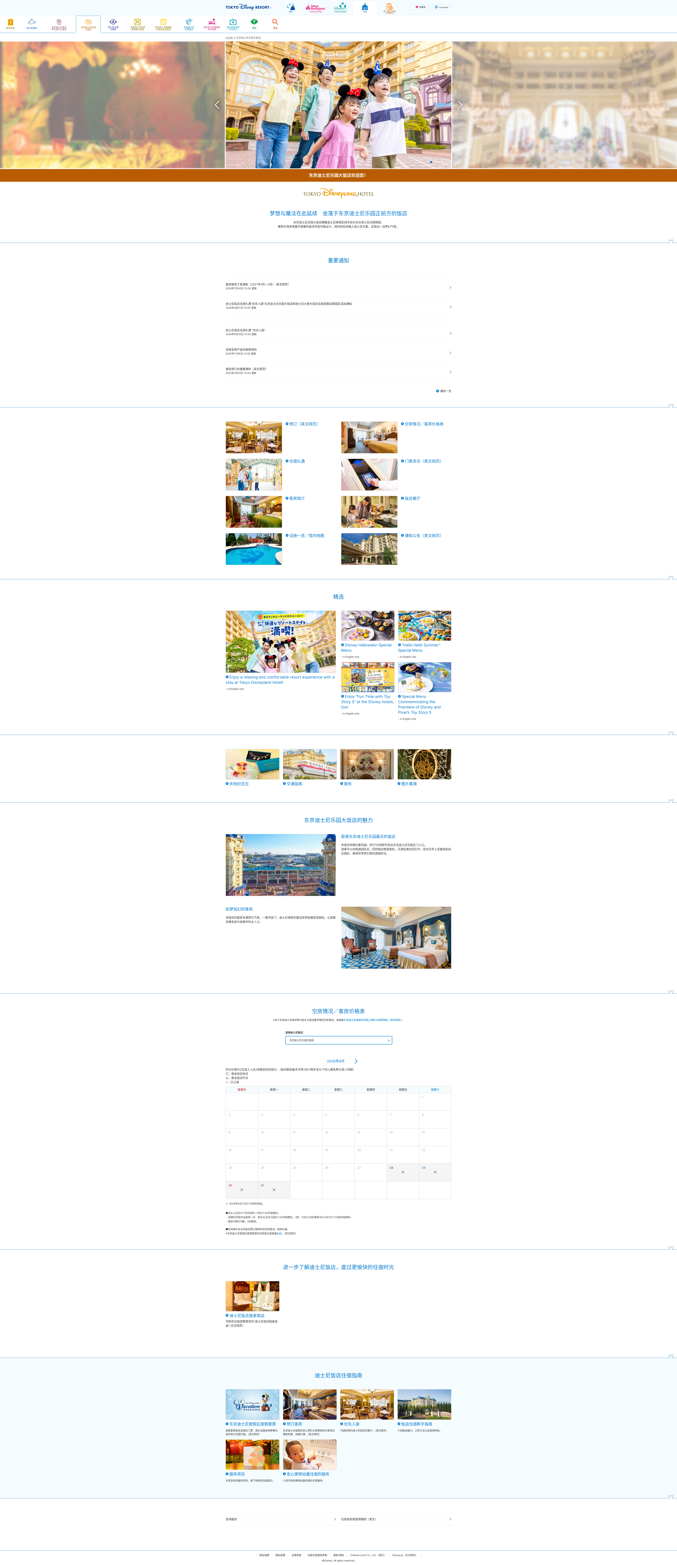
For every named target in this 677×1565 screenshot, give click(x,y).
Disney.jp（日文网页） (405, 1555)
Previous (217, 105)
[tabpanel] (338, 104)
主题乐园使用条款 (317, 1555)
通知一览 (445, 391)
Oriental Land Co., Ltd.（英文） (368, 1555)
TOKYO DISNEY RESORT (248, 7)
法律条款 (296, 1555)
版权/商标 (338, 1555)
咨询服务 (231, 1519)
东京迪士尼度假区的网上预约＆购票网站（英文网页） (373, 1019)
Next (460, 105)
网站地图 (264, 1555)
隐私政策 (280, 1555)
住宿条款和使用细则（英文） (359, 1519)
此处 (279, 1233)
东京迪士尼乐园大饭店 (301, 1040)
